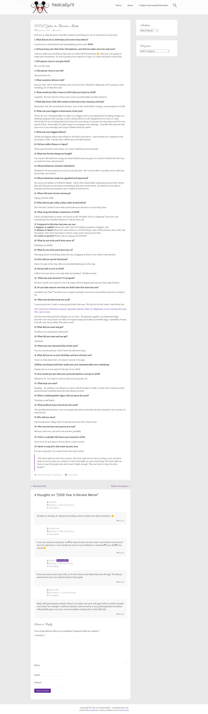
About (130, 5)
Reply (121, 520)
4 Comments (72, 475)
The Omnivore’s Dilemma (46, 309)
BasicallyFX (63, 5)
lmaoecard (54, 590)
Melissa (58, 30)
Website (38, 682)
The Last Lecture (42, 312)
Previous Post (38, 486)
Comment (40, 635)
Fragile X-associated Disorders (153, 5)
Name (37, 665)
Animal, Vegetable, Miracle (71, 309)
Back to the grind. (120, 486)
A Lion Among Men (113, 309)
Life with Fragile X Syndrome (49, 475)
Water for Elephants (94, 309)
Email (37, 675)
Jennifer (53, 502)
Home (118, 5)
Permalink (54, 508)
